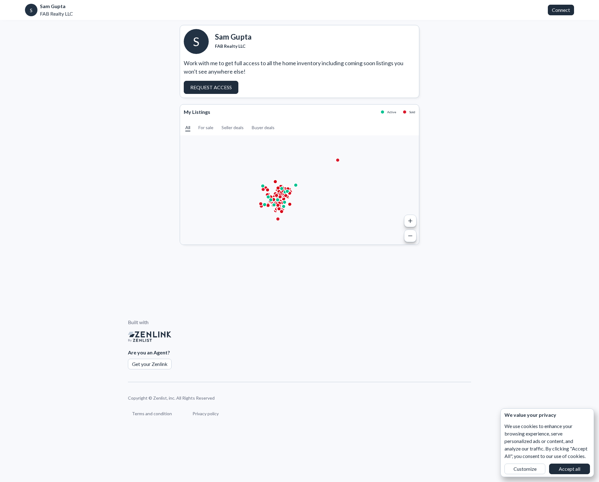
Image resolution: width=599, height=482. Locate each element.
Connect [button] (561, 10)
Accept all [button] (569, 469)
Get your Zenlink (150, 364)
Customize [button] (525, 469)
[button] (187, 127)
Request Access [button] (211, 87)
